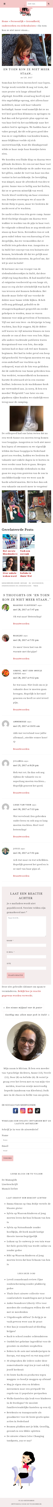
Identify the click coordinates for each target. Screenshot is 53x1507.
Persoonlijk (17, 21)
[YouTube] (30, 1110)
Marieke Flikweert (25, 605)
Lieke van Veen (22, 805)
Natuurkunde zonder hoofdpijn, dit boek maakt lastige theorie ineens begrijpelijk (25, 1232)
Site (9, 963)
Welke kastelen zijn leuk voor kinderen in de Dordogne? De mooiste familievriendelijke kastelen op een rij (29, 1403)
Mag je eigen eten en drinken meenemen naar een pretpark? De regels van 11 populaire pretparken (27, 1389)
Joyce (16, 849)
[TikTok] (37, 1110)
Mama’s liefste (10, 1188)
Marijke (18, 636)
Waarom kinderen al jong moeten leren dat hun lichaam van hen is (28, 1218)
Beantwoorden (21, 623)
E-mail (11, 952)
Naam (10, 941)
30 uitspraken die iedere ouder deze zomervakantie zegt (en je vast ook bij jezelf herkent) (28, 1365)
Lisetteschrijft (10, 1184)
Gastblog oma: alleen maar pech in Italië (26, 1015)
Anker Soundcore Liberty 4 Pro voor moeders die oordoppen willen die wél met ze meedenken (28, 1307)
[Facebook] (15, 1110)
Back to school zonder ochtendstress (27, 1336)
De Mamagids (9, 1180)
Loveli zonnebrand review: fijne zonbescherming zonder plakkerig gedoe (26, 1284)
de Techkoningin (34, 1504)
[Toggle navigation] (4, 3)
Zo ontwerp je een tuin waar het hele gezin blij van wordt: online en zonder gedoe (29, 1246)
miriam (24, 583)
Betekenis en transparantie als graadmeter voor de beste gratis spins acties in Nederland (28, 1417)
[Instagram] (23, 1110)
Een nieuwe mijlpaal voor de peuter (24, 1008)
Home (5, 21)
